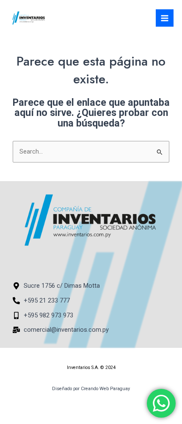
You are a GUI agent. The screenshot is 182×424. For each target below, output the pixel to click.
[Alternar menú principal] (165, 18)
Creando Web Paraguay (105, 388)
